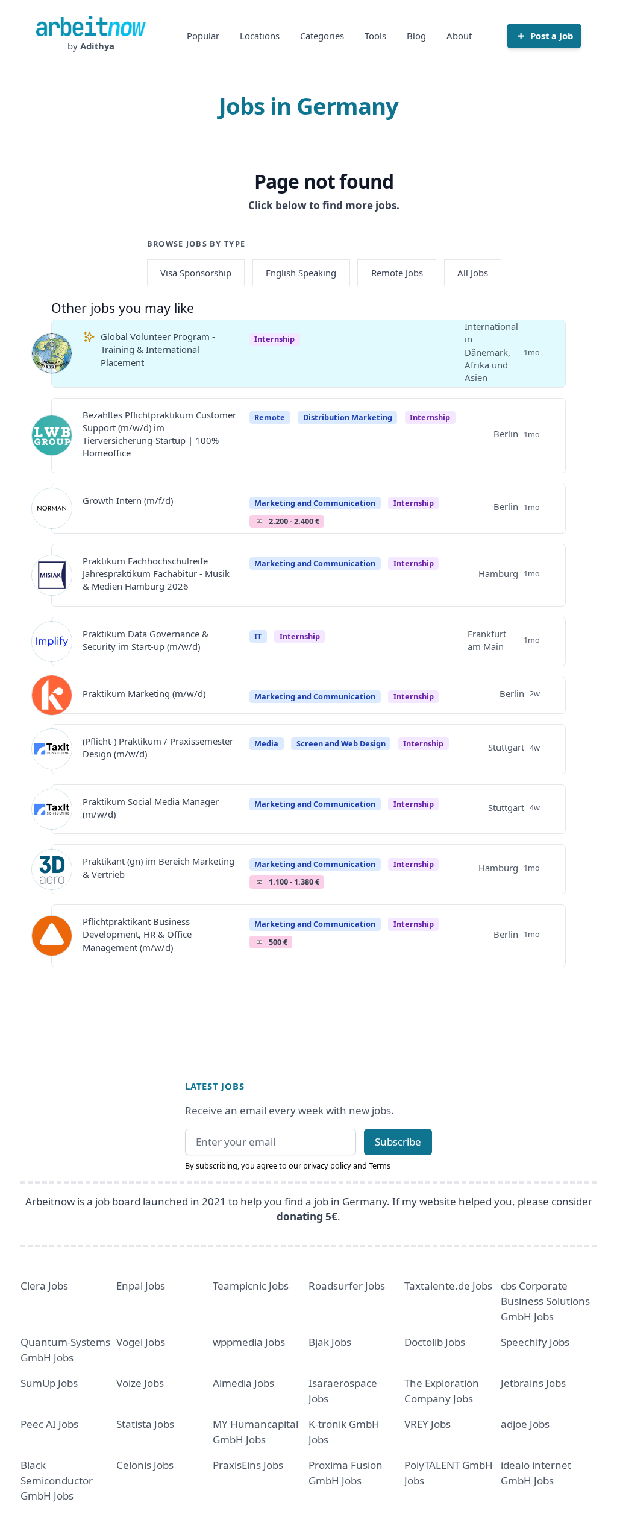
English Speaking (301, 273)
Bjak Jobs (329, 1342)
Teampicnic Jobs (251, 1286)
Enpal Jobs (140, 1286)
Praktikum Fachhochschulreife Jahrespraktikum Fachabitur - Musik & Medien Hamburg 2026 (156, 574)
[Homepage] (91, 26)
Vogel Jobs (140, 1342)
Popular (203, 36)
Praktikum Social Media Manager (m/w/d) (151, 807)
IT (258, 636)
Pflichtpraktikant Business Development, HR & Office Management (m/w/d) (137, 934)
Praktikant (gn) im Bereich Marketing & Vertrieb (158, 867)
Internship (274, 338)
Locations (260, 36)
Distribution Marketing (347, 417)
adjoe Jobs (525, 1424)
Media (266, 743)
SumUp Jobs (49, 1383)
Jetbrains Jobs (533, 1383)
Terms (379, 1165)
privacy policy (327, 1165)
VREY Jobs (427, 1424)
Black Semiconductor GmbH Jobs (56, 1480)
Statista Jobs (145, 1424)
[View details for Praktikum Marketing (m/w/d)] (51, 695)
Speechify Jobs (535, 1342)
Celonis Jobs (145, 1465)
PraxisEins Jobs (248, 1465)
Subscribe (398, 1142)
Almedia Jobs (243, 1383)
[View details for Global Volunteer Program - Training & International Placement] (51, 353)
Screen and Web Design (341, 743)
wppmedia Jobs (249, 1342)
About (459, 36)
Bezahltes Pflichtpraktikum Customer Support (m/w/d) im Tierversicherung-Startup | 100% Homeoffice (159, 434)
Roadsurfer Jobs (346, 1286)
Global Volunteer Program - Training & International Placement (158, 349)
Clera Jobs (44, 1286)
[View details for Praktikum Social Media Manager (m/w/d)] (51, 809)
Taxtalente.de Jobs (448, 1286)
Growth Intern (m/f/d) (128, 500)
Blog (416, 36)
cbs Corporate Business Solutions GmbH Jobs (545, 1301)
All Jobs (472, 273)
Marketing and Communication (314, 502)
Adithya (97, 46)
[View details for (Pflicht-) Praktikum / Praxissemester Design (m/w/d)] (51, 748)
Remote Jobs (397, 273)
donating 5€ (307, 1216)
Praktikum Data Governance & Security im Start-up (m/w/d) (145, 640)
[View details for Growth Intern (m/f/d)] (51, 508)
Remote (269, 417)
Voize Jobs (140, 1383)
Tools (375, 36)
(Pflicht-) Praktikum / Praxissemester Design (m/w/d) (158, 747)
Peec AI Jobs (49, 1424)
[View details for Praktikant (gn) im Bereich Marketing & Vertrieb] (51, 869)
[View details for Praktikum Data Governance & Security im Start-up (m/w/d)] (51, 641)
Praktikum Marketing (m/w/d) (144, 693)
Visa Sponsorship (195, 273)
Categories (322, 36)
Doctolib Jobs (434, 1342)
